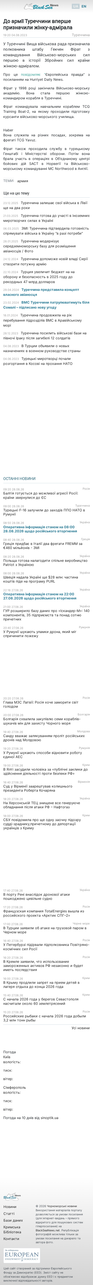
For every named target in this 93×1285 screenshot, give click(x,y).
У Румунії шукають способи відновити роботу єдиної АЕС (42, 754)
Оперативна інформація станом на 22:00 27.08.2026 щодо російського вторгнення (39, 596)
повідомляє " (31, 74)
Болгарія (84, 714)
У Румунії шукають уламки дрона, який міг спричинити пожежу (39, 634)
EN (84, 6)
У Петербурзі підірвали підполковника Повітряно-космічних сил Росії (46, 946)
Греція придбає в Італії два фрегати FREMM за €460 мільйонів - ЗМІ (42, 545)
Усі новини (81, 1028)
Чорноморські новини (62, 1206)
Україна (85, 522)
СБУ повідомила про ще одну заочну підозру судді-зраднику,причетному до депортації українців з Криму (42, 824)
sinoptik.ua (49, 1118)
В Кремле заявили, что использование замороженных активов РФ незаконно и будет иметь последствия (43, 965)
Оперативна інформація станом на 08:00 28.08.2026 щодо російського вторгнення (40, 529)
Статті (8, 1213)
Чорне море (81, 923)
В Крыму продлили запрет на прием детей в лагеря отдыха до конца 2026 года (41, 984)
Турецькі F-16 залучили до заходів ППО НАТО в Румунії (44, 512)
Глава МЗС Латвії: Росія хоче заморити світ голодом (41, 704)
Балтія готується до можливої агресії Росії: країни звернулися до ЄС (40, 495)
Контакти (11, 1239)
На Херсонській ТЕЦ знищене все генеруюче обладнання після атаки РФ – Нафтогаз (41, 805)
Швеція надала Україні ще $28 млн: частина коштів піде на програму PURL (40, 579)
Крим (86, 764)
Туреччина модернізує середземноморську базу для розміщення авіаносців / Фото (39, 246)
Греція (85, 539)
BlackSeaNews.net (48, 1230)
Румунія (84, 627)
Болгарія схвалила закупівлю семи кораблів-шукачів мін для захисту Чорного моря (41, 721)
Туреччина (81, 35)
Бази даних (13, 1220)
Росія (86, 488)
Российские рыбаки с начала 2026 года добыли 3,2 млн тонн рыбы (44, 1018)
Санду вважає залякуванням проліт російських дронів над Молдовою (44, 738)
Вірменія (84, 781)
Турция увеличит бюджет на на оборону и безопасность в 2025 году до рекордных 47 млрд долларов (39, 277)
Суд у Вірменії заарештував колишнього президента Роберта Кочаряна (37, 788)
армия (22, 181)
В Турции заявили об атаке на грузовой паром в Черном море (45, 930)
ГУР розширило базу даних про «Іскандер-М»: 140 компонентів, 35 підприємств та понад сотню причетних (46, 615)
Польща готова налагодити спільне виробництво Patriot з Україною (45, 562)
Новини (9, 1206)
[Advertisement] (46, 419)
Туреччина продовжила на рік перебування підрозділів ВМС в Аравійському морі (42, 320)
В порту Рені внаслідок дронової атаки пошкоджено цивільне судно (36, 896)
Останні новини (19, 479)
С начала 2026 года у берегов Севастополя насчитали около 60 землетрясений (41, 1001)
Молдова (83, 731)
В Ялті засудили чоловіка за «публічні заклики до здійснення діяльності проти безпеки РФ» (45, 771)
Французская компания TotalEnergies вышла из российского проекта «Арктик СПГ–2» (43, 913)
